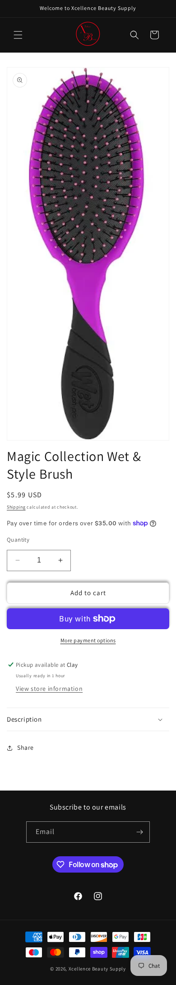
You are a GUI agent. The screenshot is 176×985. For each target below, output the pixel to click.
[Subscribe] (139, 832)
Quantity (18, 539)
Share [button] (25, 747)
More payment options (88, 640)
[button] (18, 35)
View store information (49, 688)
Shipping (16, 507)
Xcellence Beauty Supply (97, 969)
